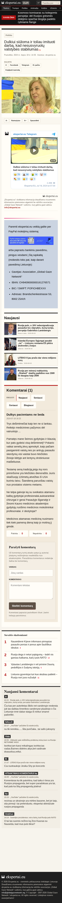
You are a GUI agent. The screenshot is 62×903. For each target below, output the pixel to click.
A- (6, 121)
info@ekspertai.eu (12, 208)
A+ (25, 121)
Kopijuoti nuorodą (12, 70)
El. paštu (36, 65)
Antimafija (34, 8)
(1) (40, 50)
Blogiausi (28, 405)
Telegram (25, 65)
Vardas (12, 567)
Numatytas (15, 121)
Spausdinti (34, 121)
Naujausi (23, 397)
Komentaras (15, 579)
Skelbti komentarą (22, 606)
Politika (25, 8)
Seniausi (38, 397)
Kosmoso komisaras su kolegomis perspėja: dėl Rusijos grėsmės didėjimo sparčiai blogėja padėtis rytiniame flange (37, 17)
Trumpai (15, 8)
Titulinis (6, 8)
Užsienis (53, 8)
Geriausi (13, 405)
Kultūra (44, 8)
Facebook (14, 65)
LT (39, 3)
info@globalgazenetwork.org (13, 893)
